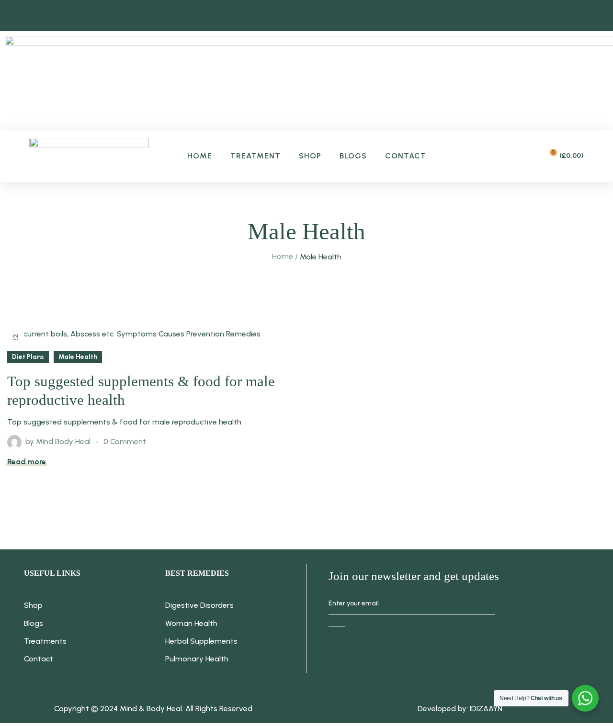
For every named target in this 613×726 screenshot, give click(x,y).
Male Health (77, 357)
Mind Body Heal (63, 441)
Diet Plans (28, 357)
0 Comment (124, 441)
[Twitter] (415, 656)
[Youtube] (453, 656)
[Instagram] (378, 656)
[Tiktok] (490, 656)
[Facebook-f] (340, 656)
